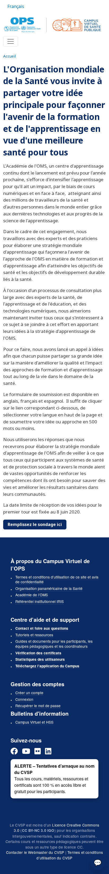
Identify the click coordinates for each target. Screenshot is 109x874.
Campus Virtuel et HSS (34, 722)
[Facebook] (14, 751)
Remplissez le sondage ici (35, 524)
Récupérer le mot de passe (38, 705)
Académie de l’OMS (31, 594)
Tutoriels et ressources (34, 634)
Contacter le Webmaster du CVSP (35, 852)
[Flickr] (37, 751)
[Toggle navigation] (10, 41)
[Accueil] (52, 25)
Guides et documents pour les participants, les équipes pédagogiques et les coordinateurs (54, 643)
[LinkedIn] (48, 751)
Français (15, 6)
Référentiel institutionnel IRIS (39, 601)
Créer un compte (29, 692)
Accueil (9, 56)
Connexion (24, 699)
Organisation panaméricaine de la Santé (49, 588)
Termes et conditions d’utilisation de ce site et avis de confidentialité (56, 579)
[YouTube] (26, 751)
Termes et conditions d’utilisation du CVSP (70, 855)
